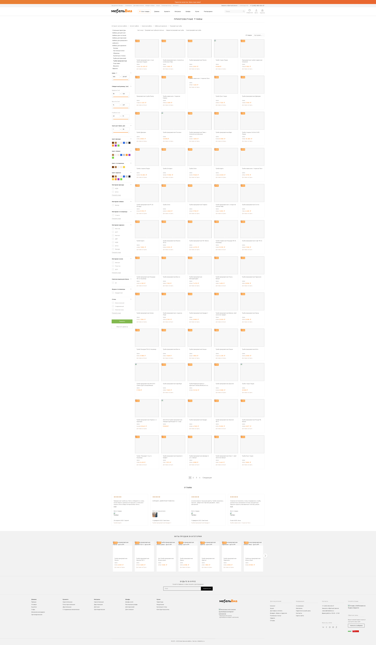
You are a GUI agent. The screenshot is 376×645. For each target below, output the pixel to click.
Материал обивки (118, 201)
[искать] (243, 11)
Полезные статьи (166, 5)
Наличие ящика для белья (120, 279)
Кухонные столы (162, 607)
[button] (146, 56)
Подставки (116, 63)
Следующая (207, 478)
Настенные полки (118, 51)
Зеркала (115, 68)
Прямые (33, 602)
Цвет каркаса (116, 173)
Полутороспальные (69, 604)
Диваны (156, 11)
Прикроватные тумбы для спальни (154, 30)
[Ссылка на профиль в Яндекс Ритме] (336, 627)
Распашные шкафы (131, 604)
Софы (33, 609)
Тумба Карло (117, 523)
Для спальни (129, 609)
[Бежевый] (121, 143)
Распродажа (208, 11)
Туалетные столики (119, 56)
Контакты (175, 5)
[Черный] (129, 143)
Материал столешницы (119, 212)
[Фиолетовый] (116, 145)
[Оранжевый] (113, 145)
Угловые (34, 604)
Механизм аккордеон (38, 612)
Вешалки (116, 66)
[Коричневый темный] (113, 143)
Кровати (167, 11)
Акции (158, 5)
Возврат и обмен (150, 5)
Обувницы (116, 53)
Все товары (145, 11)
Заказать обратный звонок (229, 5)
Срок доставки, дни (118, 126)
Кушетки (34, 607)
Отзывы (272, 620)
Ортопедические (36, 614)
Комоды (115, 48)
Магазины (299, 608)
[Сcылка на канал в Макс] (330, 627)
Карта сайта (300, 616)
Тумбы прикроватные (120, 61)
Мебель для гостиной (119, 35)
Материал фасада (118, 185)
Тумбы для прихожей (119, 58)
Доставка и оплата (138, 5)
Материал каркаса (118, 225)
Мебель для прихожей (119, 38)
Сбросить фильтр (122, 327)
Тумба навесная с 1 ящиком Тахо (240, 523)
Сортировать (257, 35)
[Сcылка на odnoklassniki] (326, 627)
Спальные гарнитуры (119, 30)
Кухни (197, 11)
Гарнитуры (160, 602)
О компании (128, 5)
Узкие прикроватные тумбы (193, 30)
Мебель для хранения (119, 45)
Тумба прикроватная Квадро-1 (161, 523)
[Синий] (124, 143)
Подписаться (207, 588)
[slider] (112, 79)
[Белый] (118, 143)
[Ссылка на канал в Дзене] (333, 627)
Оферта (272, 618)
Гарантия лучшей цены (303, 611)
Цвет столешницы (118, 163)
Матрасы (178, 11)
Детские (96, 607)
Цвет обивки (116, 151)
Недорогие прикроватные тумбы (175, 30)
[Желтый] (124, 167)
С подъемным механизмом (71, 609)
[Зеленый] (118, 145)
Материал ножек (117, 259)
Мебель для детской (118, 33)
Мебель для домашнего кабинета (119, 42)
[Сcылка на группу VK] (323, 627)
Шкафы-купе (129, 602)
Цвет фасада (116, 139)
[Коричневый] (116, 143)
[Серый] (127, 143)
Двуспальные (67, 607)
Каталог (272, 606)
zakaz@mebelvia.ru (328, 611)
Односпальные (67, 602)
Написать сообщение (356, 625)
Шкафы (188, 11)
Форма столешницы (118, 289)
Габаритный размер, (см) (120, 86)
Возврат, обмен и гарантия (278, 613)
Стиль (114, 299)
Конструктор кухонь (163, 609)
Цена (115, 73)
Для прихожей (129, 607)
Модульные (160, 604)
